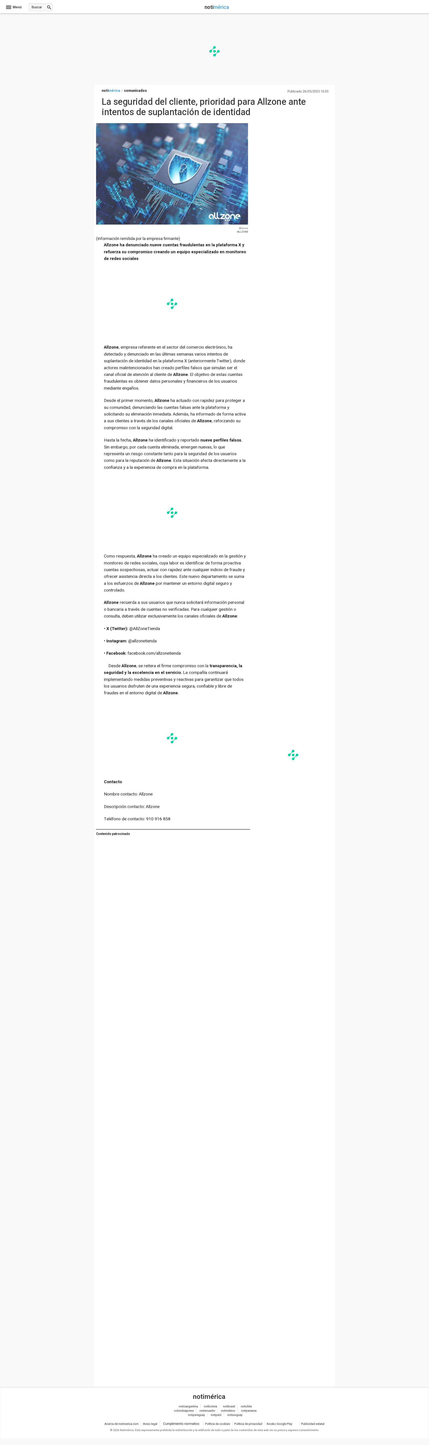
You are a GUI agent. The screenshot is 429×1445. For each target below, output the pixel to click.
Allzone (243, 228)
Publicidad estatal (312, 1424)
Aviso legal (150, 1424)
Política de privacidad (248, 1424)
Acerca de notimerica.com (122, 1424)
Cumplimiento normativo (181, 1423)
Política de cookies (217, 1424)
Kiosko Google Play (279, 1424)
